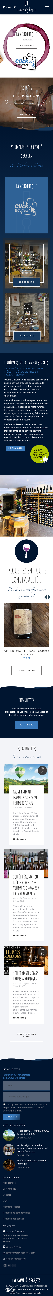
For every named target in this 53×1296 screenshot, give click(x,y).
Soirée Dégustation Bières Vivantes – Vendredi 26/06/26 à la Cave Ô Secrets (26, 885)
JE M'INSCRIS (26, 725)
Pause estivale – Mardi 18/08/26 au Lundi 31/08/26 (25, 797)
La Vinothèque (10, 1188)
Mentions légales (11, 1206)
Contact (7, 1194)
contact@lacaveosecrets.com (20, 1252)
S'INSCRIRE (11, 1116)
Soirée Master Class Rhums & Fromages (25, 975)
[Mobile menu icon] (47, 7)
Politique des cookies (13, 1218)
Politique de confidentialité (16, 1212)
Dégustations (28, 898)
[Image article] (9, 1135)
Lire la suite (18, 839)
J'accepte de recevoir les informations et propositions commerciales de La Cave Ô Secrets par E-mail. (25, 1107)
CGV (5, 1200)
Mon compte (9, 1182)
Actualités (17, 807)
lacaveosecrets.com (16, 1258)
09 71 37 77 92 (13, 1246)
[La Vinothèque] (26, 205)
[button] (46, 643)
